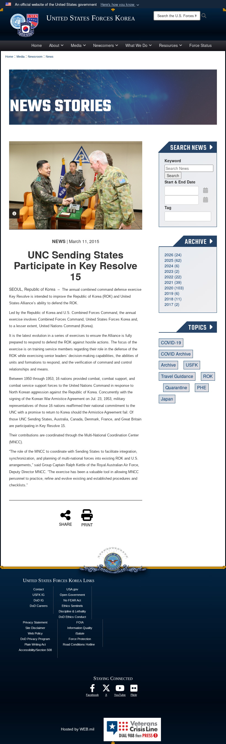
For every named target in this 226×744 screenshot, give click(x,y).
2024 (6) (172, 265)
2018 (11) (173, 299)
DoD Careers (39, 605)
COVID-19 (171, 342)
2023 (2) (172, 271)
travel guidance (177, 376)
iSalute (80, 633)
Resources (168, 45)
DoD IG (39, 600)
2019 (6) (172, 293)
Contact (38, 589)
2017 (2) (172, 304)
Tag (168, 207)
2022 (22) (173, 276)
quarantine (176, 387)
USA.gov (72, 589)
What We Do (136, 45)
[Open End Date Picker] (205, 199)
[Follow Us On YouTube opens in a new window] (120, 689)
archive (168, 365)
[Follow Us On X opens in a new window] (106, 689)
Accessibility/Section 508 (35, 650)
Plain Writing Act (35, 644)
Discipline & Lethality (72, 611)
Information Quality (79, 628)
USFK (192, 365)
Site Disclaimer (35, 628)
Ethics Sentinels (72, 605)
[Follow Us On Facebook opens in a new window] (92, 689)
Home (36, 45)
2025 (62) (173, 260)
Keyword (173, 160)
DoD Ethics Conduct (72, 616)
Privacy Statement (35, 622)
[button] (120, 4)
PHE (201, 387)
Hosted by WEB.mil (77, 729)
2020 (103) (174, 287)
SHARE (65, 523)
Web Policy (35, 633)
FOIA (80, 622)
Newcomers (103, 45)
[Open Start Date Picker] (205, 190)
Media (76, 45)
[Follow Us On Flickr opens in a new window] (134, 689)
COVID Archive (176, 354)
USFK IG (39, 594)
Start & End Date (180, 182)
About (54, 45)
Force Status (200, 45)
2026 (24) (173, 254)
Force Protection (80, 639)
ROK (208, 376)
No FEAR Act (72, 600)
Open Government (72, 594)
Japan (167, 399)
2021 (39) (173, 282)
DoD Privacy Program (35, 639)
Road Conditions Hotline (79, 644)
